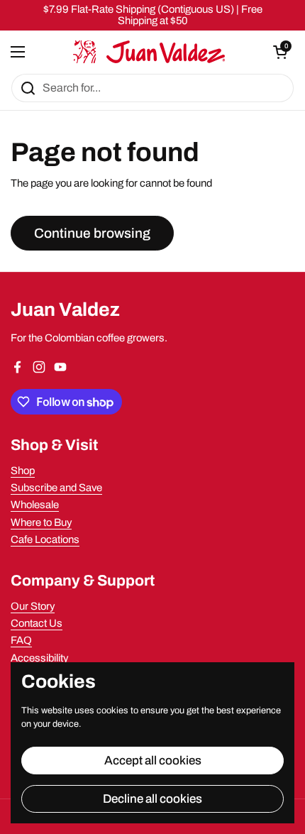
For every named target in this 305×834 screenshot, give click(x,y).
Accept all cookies (152, 760)
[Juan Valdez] (149, 51)
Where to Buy (41, 522)
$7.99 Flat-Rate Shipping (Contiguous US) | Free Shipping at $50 (152, 15)
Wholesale (35, 504)
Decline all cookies (152, 799)
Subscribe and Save (56, 487)
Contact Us (36, 623)
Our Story (33, 606)
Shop (23, 470)
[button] (280, 52)
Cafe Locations (45, 539)
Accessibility (39, 658)
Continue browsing (92, 233)
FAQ (21, 640)
